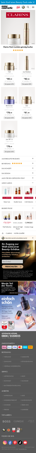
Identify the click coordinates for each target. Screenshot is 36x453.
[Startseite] (2, 233)
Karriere (24, 410)
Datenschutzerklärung (15, 272)
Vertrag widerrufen (12, 366)
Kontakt (7, 381)
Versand (7, 357)
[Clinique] (19, 421)
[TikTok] (20, 442)
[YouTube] (25, 442)
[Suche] (28, 7)
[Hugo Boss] (6, 421)
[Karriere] (18, 288)
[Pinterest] (15, 442)
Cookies (7, 405)
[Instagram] (4, 442)
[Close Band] (33, 2)
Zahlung (7, 361)
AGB (23, 396)
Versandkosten (23, 449)
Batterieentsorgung (12, 385)
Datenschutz (26, 400)
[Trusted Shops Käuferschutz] (4, 430)
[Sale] (18, 7)
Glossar (24, 381)
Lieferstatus (8, 376)
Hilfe (23, 376)
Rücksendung (27, 361)
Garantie (25, 357)
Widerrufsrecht (10, 400)
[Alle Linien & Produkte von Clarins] (18, 15)
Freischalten (11, 266)
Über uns (25, 405)
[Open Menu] (7, 7)
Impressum (8, 396)
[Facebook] (9, 442)
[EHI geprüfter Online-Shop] (8, 430)
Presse (6, 410)
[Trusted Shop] (23, 7)
